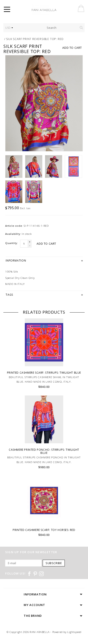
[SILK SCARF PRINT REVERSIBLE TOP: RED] (44, 103)
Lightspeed (74, 632)
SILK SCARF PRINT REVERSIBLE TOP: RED (35, 39)
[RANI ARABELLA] (50, 10)
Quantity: (11, 243)
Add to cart (72, 48)
